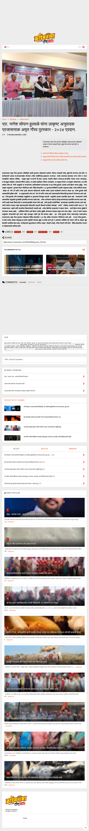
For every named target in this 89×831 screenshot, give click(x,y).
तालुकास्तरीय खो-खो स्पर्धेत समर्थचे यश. (55, 160)
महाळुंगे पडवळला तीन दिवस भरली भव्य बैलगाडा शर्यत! (27, 661)
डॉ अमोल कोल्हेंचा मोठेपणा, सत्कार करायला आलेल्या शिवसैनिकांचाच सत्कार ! (36, 748)
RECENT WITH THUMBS (14, 400)
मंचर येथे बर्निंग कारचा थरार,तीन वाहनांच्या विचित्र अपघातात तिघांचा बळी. (35, 777)
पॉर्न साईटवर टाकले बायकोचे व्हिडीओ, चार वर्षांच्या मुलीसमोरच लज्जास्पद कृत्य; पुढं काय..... (47, 407)
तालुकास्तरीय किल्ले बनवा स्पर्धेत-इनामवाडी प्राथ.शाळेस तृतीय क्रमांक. (65, 157)
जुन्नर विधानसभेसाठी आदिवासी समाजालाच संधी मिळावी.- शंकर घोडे (32, 689)
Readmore (11, 522)
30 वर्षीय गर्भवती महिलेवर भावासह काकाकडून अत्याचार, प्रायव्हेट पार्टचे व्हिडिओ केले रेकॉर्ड (47, 437)
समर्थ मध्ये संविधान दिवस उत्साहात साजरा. (56, 153)
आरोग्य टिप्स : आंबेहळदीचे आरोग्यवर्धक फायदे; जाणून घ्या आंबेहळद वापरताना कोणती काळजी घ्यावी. (44, 632)
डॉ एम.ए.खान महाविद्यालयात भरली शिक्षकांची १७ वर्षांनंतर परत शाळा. (33, 602)
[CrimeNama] (44, 42)
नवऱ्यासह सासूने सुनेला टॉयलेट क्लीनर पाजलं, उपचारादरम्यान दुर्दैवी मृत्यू (42, 427)
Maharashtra (24, 119)
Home (4, 119)
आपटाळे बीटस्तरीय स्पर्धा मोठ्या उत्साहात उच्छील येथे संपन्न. (30, 573)
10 (8, 773)
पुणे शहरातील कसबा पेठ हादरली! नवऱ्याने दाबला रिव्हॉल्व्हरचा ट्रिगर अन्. (42, 417)
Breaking (13, 119)
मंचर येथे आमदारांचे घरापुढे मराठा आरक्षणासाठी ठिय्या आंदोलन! (30, 718)
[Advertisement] (44, 15)
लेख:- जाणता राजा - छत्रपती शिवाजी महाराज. (24, 514)
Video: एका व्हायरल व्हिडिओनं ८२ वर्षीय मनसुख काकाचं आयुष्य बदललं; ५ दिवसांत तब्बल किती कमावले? (65, 268)
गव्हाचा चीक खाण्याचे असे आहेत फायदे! (21, 543)
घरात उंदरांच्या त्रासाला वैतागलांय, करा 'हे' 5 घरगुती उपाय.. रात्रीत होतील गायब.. (22, 268)
